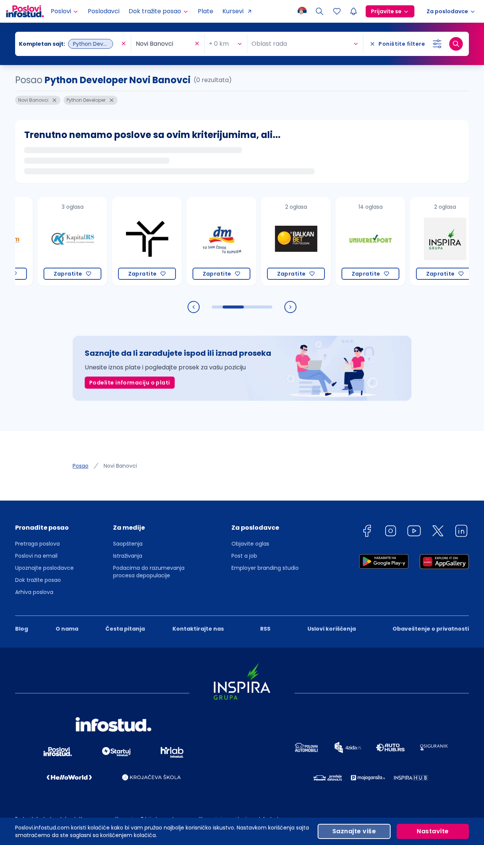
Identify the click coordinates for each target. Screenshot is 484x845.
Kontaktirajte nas (198, 629)
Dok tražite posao (38, 580)
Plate (205, 11)
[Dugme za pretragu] (456, 44)
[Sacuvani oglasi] (337, 11)
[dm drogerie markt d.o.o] (209, 241)
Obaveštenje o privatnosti (430, 629)
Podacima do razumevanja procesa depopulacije (149, 571)
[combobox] (69, 44)
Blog (21, 629)
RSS (265, 629)
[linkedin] (461, 532)
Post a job (244, 556)
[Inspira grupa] (432, 241)
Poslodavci (103, 11)
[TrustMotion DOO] (134, 241)
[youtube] (414, 532)
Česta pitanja (125, 629)
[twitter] (437, 532)
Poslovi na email (36, 556)
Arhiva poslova (34, 592)
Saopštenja (128, 543)
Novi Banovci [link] (120, 466)
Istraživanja (127, 556)
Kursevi (233, 11)
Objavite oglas (250, 543)
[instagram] (390, 532)
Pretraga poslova (37, 543)
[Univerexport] (357, 241)
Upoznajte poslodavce (44, 568)
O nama (67, 629)
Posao (80, 466)
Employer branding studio (265, 568)
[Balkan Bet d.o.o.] (283, 241)
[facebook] (366, 532)
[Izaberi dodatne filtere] (437, 44)
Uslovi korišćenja (331, 629)
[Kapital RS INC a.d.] (60, 241)
